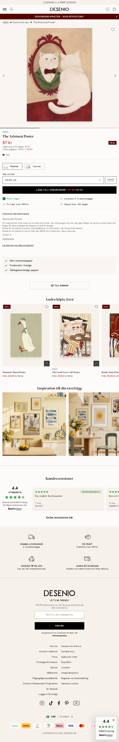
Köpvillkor (66, 662)
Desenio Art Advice (71, 646)
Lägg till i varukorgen (59, 189)
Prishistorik (8, 239)
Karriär (54, 667)
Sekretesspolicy (59, 635)
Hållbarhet (52, 673)
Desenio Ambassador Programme (40, 683)
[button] (111, 180)
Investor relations (48, 651)
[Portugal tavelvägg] (34, 424)
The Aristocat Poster (44, 22)
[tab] (20, 127)
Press (55, 657)
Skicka (59, 625)
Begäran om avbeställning (74, 678)
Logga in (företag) (48, 694)
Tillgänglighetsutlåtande (45, 678)
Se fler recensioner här (59, 517)
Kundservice (67, 651)
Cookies (65, 667)
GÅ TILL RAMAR (59, 285)
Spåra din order (69, 657)
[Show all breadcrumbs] (5, 22)
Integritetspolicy (70, 673)
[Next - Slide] (115, 75)
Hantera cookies (70, 683)
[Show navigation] (4, 9)
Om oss (54, 646)
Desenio (68, 733)
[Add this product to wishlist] (113, 29)
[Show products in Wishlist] (107, 9)
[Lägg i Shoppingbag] (47, 363)
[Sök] (11, 9)
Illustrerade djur (21, 22)
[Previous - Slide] (3, 75)
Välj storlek (8, 174)
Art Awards (52, 689)
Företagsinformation (47, 662)
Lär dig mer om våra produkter (18, 245)
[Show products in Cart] (114, 9)
